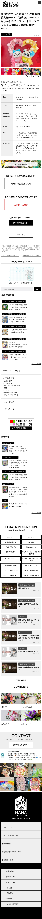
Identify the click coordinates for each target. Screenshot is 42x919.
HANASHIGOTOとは (11, 371)
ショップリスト (9, 402)
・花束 (5, 388)
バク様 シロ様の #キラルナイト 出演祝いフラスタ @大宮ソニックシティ (18, 357)
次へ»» (32, 256)
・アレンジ (6, 390)
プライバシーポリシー (10, 835)
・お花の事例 (9, 871)
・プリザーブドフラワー (11, 395)
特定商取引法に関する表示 (11, 852)
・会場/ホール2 (9, 882)
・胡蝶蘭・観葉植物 (10, 393)
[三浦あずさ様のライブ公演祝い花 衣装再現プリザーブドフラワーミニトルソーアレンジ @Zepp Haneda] (5, 466)
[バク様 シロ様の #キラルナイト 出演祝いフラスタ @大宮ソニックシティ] (5, 360)
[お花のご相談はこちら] (21, 225)
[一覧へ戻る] (21, 237)
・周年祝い (9, 893)
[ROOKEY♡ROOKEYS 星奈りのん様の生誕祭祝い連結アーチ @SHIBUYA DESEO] (5, 322)
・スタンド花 (7, 381)
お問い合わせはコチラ (21, 745)
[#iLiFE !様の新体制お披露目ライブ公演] (7, 784)
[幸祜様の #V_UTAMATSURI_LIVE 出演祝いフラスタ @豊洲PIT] (5, 347)
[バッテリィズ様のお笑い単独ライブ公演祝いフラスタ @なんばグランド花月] (5, 310)
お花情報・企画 (7, 860)
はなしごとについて (9, 827)
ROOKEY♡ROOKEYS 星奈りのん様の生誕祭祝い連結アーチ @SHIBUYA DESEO (18, 320)
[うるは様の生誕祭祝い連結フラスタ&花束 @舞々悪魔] (5, 335)
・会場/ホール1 (9, 877)
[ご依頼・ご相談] (21, 210)
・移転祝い (9, 888)
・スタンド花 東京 (11, 904)
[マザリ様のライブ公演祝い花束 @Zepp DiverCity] (5, 509)
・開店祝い (9, 898)
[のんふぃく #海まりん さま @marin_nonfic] (35, 770)
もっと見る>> (36, 364)
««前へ (10, 256)
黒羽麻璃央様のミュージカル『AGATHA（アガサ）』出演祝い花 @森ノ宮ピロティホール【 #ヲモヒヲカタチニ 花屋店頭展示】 (18, 492)
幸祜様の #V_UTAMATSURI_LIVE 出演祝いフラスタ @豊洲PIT (18, 345)
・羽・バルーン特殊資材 (11, 386)
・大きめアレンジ (9, 383)
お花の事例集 (8, 378)
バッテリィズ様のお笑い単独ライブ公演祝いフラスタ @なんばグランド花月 (18, 307)
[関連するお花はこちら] (21, 188)
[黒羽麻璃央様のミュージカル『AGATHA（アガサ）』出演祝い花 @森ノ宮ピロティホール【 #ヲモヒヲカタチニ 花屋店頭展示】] (5, 492)
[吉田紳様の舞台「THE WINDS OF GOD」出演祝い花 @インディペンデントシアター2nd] (5, 451)
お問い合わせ (8, 409)
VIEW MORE (21, 680)
